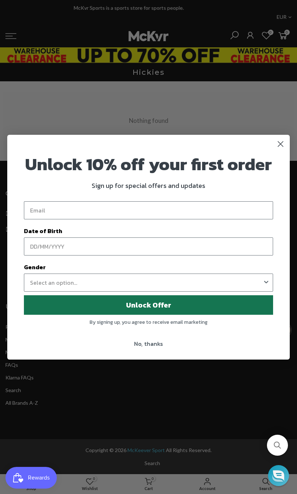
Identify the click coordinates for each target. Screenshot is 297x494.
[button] (277, 445)
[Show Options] (266, 282)
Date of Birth (43, 231)
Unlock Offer (148, 305)
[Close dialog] (280, 144)
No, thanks (148, 343)
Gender (35, 267)
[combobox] (146, 282)
